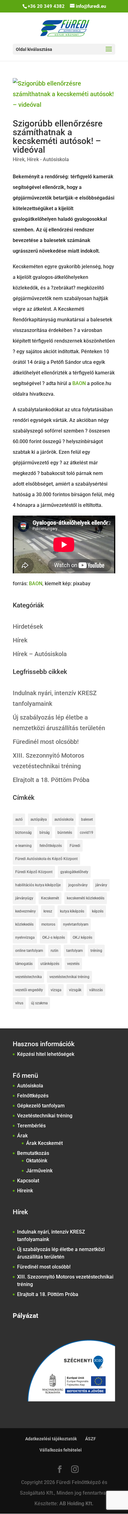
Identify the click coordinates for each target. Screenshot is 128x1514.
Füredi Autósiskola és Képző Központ (46, 859)
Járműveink (39, 1171)
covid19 (86, 832)
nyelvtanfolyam (75, 924)
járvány (101, 885)
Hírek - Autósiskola (48, 159)
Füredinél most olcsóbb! (46, 741)
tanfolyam (74, 950)
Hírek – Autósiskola (40, 654)
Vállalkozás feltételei (60, 1449)
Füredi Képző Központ (34, 872)
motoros (48, 924)
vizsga (56, 990)
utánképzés (49, 964)
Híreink (25, 1191)
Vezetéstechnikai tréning (44, 1116)
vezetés (73, 964)
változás (96, 990)
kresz (47, 911)
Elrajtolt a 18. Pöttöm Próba (51, 780)
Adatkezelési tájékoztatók (51, 1438)
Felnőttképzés (32, 1096)
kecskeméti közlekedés (85, 898)
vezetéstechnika (28, 977)
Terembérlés (31, 1126)
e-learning (23, 846)
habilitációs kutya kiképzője (38, 885)
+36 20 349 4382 (46, 6)
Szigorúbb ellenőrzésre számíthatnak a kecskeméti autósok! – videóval (58, 136)
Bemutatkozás (33, 1153)
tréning (96, 950)
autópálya (38, 819)
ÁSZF (90, 1438)
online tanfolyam (29, 950)
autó (19, 819)
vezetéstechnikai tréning (69, 977)
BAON (79, 383)
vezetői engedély (29, 990)
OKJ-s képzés (53, 937)
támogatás (24, 964)
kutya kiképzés (72, 911)
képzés (97, 911)
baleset (87, 819)
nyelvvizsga (24, 937)
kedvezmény (25, 911)
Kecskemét (50, 898)
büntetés (64, 832)
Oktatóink (36, 1161)
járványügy (24, 898)
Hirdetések (28, 626)
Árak (22, 1136)
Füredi (75, 846)
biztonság (23, 832)
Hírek (19, 159)
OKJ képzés (82, 937)
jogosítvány (78, 885)
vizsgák (75, 990)
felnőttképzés (50, 846)
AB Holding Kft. (76, 1504)
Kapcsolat (28, 1181)
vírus (19, 1003)
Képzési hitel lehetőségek (45, 1054)
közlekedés (24, 924)
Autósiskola (30, 1086)
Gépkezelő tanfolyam (41, 1106)
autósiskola (63, 819)
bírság (44, 832)
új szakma (39, 1003)
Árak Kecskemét (44, 1143)
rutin (54, 950)
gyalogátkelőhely (74, 872)
